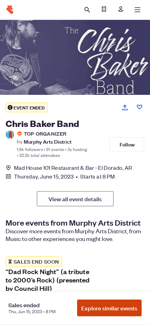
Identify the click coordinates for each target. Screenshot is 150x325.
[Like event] (139, 107)
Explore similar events (109, 308)
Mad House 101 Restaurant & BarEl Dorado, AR (73, 167)
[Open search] (87, 10)
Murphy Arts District (48, 141)
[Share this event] (125, 107)
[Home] (10, 10)
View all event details (75, 199)
